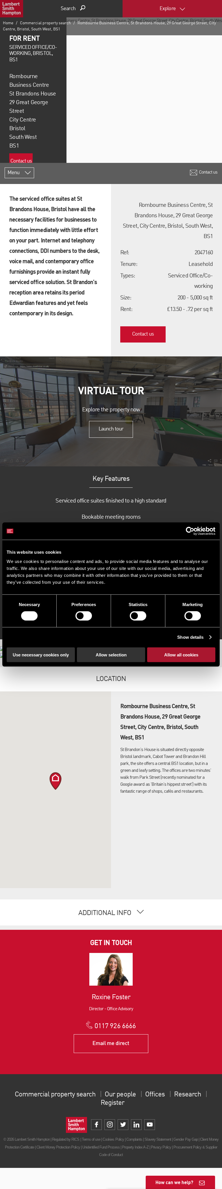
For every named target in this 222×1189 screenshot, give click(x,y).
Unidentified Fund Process (101, 1147)
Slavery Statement (158, 1139)
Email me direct (110, 1043)
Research (187, 1094)
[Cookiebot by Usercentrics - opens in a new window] (190, 531)
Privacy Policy (161, 1147)
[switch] (83, 616)
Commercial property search (45, 23)
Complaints (134, 1139)
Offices (155, 1094)
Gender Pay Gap (185, 1139)
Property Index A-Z (135, 1147)
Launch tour (111, 429)
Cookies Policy (113, 1139)
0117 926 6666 (115, 1026)
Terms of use (91, 1139)
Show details (190, 637)
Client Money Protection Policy (58, 1147)
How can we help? (174, 1182)
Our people (120, 1094)
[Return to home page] (11, 8)
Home (8, 23)
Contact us (21, 161)
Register (112, 1103)
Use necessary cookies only (41, 654)
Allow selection (111, 654)
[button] (55, 781)
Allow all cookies (181, 654)
